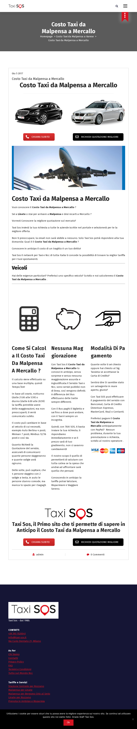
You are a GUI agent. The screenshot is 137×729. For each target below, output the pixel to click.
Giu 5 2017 (17, 73)
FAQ (10, 665)
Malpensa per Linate (20, 689)
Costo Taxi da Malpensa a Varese (75, 36)
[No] (132, 719)
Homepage (46, 36)
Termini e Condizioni (19, 669)
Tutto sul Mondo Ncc (20, 673)
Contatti (13, 658)
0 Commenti (97, 554)
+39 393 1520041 (17, 633)
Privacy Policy (16, 661)
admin (40, 554)
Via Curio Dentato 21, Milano (24, 641)
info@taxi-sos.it (17, 637)
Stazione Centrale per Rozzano (26, 686)
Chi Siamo (14, 654)
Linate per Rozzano (19, 697)
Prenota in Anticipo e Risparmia (26, 701)
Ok (68, 722)
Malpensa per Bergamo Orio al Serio (29, 693)
